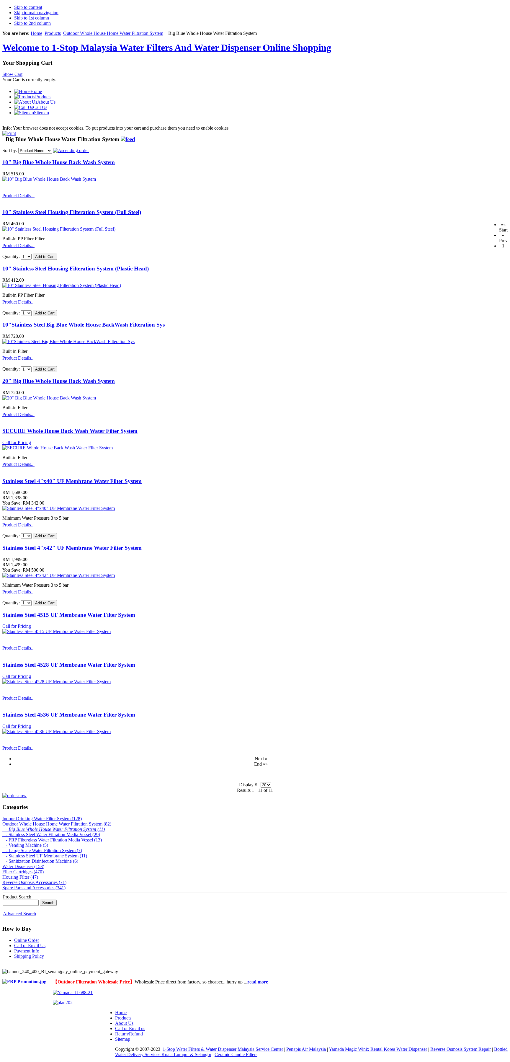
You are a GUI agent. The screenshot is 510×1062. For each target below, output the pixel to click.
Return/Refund (129, 1033)
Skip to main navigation (36, 12)
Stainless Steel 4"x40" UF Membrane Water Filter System (72, 481)
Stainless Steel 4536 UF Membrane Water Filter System (68, 715)
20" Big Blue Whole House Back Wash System (58, 381)
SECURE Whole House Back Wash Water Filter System (70, 431)
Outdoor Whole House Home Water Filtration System (113, 33)
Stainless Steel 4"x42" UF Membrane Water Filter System (72, 548)
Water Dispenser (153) (23, 866)
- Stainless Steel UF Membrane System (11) (44, 855)
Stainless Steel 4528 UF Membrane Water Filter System (68, 665)
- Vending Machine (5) (25, 845)
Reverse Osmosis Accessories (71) (34, 882)
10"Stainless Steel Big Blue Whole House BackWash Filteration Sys (83, 325)
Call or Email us (130, 1028)
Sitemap (122, 1039)
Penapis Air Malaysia (306, 1049)
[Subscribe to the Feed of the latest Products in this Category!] (128, 139)
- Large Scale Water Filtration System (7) (42, 850)
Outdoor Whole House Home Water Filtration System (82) (56, 823)
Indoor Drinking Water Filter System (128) (42, 818)
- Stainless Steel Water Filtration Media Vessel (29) (51, 834)
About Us (124, 1023)
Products (53, 33)
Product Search (17, 896)
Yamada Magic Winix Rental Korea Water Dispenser (378, 1049)
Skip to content (28, 7)
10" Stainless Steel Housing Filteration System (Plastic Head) (75, 268)
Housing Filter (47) (20, 877)
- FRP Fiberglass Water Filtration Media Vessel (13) (52, 839)
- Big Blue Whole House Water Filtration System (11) (53, 829)
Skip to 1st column (31, 17)
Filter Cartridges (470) (23, 871)
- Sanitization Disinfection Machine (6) (40, 861)
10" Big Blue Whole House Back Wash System (58, 162)
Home (36, 33)
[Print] (9, 131)
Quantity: (11, 256)
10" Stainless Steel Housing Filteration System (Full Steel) (71, 212)
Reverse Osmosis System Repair (460, 1049)
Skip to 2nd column (32, 23)
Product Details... (18, 195)
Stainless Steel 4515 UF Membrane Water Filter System (68, 615)
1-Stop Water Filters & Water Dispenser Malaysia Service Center (223, 1049)
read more (257, 981)
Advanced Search (19, 913)
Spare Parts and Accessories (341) (34, 887)
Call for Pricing (16, 442)
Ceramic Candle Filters (236, 1054)
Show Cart (12, 74)
